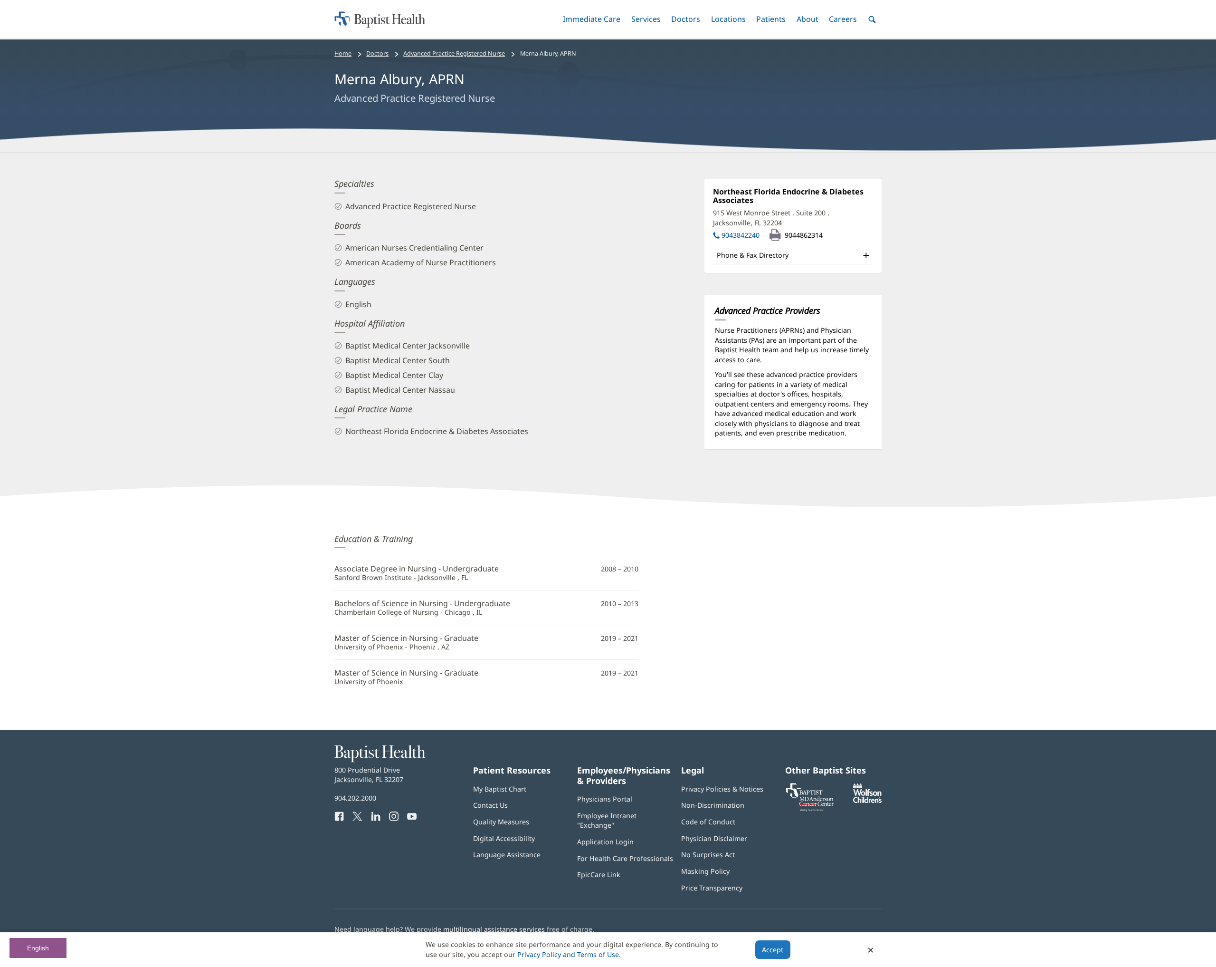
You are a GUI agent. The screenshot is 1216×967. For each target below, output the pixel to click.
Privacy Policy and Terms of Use (568, 954)
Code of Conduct (708, 821)
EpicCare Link (598, 874)
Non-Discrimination (712, 805)
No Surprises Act (708, 854)
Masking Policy (705, 871)
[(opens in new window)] (867, 800)
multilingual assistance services (494, 929)
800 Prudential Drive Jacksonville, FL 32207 (368, 774)
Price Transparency (711, 887)
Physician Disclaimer (714, 838)
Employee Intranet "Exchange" (606, 820)
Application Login (605, 841)
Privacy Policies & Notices (722, 788)
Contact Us (490, 805)
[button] (592, 19)
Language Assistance (507, 854)
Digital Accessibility (504, 838)
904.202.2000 (355, 798)
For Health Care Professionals (625, 858)
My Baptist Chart (499, 788)
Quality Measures (501, 821)
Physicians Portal (604, 798)
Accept (772, 949)
